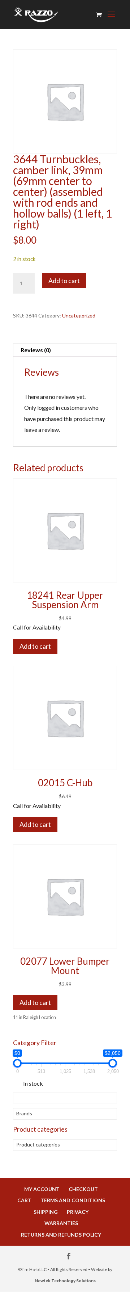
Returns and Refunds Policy (61, 1235)
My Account (42, 1189)
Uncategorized (78, 315)
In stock (33, 1083)
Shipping (46, 1212)
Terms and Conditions (72, 1200)
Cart (24, 1200)
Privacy (77, 1212)
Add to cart (64, 281)
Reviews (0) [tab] (36, 349)
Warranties (61, 1223)
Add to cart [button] (35, 1002)
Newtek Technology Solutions (65, 1280)
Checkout (83, 1189)
